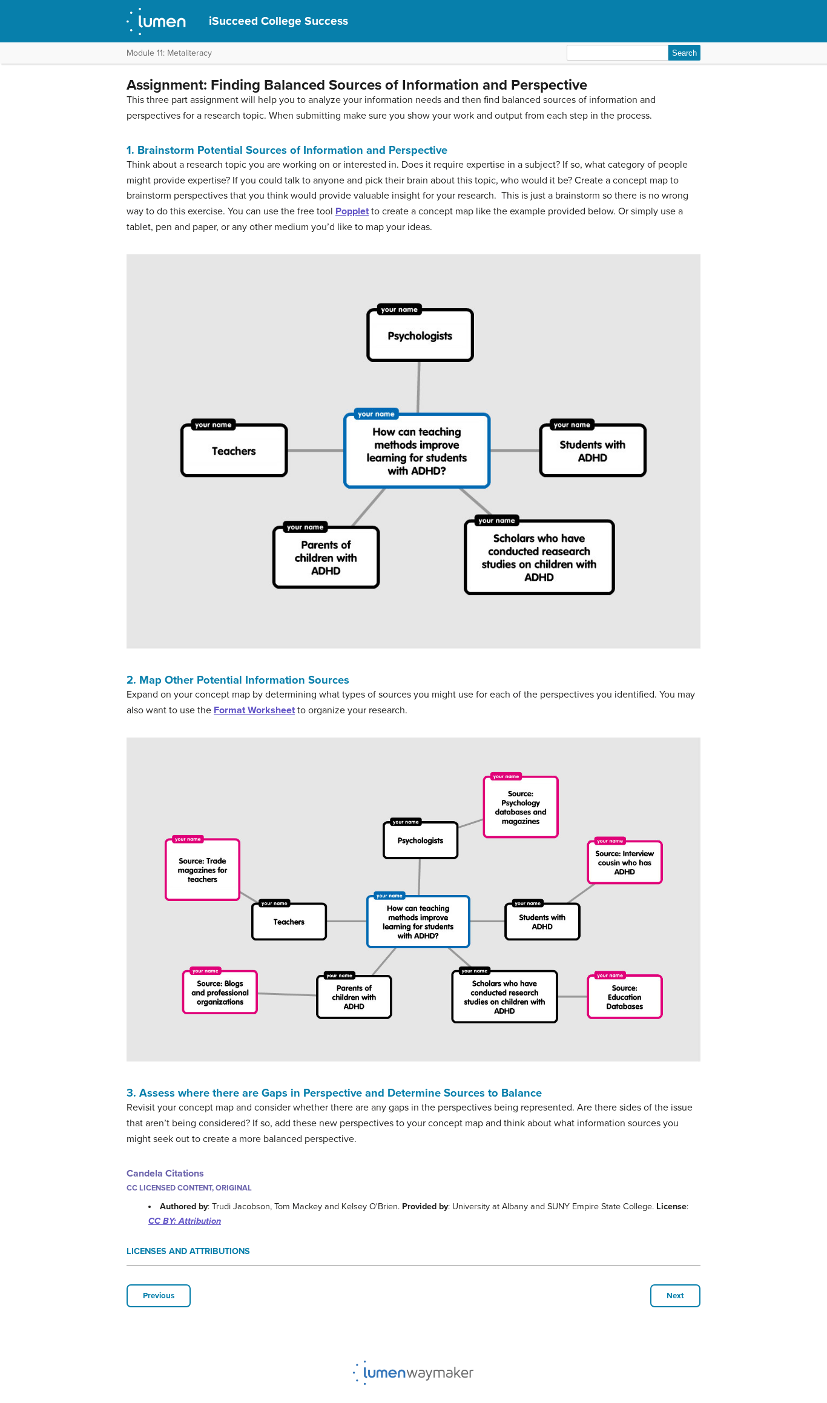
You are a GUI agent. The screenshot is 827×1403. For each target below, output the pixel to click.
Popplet (352, 211)
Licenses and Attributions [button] (188, 1251)
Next (675, 1296)
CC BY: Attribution (184, 1221)
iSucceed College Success (278, 21)
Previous (158, 1296)
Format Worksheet (254, 710)
